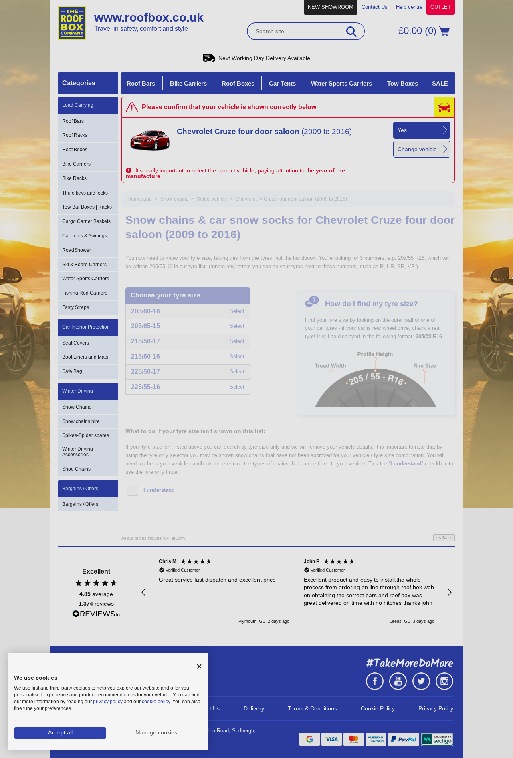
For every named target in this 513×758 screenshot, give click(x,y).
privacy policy (108, 701)
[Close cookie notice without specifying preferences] (199, 666)
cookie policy (156, 701)
